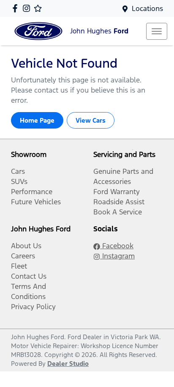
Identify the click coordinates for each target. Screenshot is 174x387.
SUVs (19, 181)
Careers (23, 256)
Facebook (116, 245)
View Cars (91, 120)
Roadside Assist (118, 201)
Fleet (19, 266)
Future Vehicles (36, 201)
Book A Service (117, 212)
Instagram (117, 256)
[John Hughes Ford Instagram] (28, 8)
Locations (147, 8)
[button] (156, 31)
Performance (31, 191)
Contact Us (28, 276)
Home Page (37, 120)
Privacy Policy (33, 306)
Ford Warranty (116, 191)
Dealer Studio (68, 364)
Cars (18, 171)
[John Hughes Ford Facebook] (16, 8)
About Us (26, 245)
